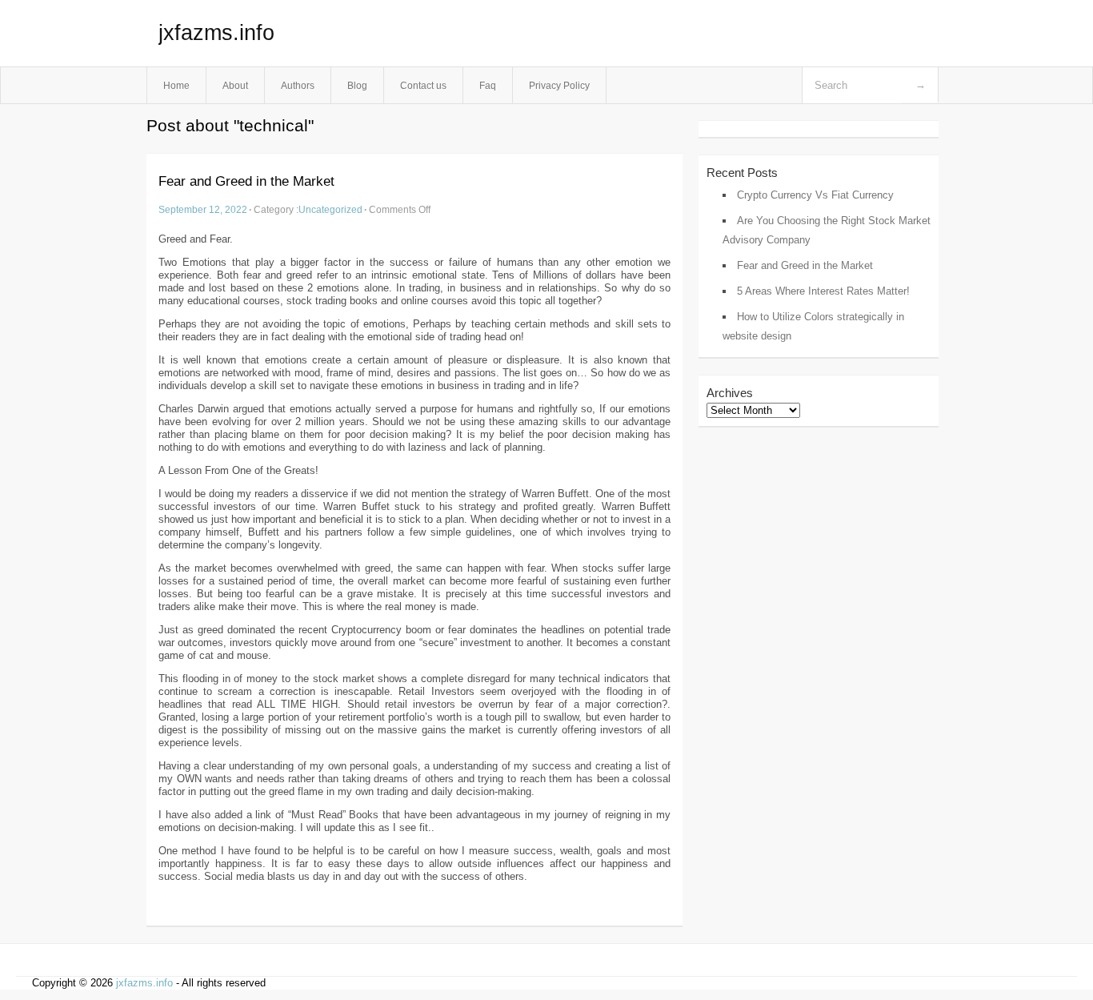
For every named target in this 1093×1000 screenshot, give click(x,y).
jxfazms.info (216, 33)
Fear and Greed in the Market (246, 181)
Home (176, 85)
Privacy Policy (559, 85)
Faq (487, 85)
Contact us (423, 85)
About (235, 85)
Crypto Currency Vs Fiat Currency (815, 195)
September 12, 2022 (202, 209)
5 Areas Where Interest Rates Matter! (823, 291)
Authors (297, 85)
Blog (357, 85)
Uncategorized (330, 209)
